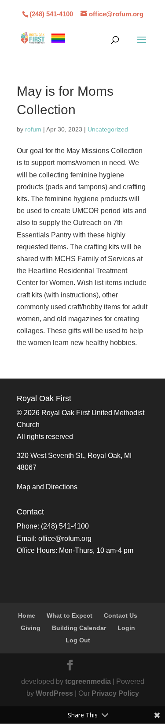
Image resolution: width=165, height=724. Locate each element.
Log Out (78, 640)
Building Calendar (79, 627)
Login (126, 627)
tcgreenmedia (88, 681)
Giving (30, 627)
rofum (33, 129)
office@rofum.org (65, 538)
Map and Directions (47, 487)
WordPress (54, 693)
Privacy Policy (115, 693)
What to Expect (69, 615)
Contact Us (120, 615)
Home (26, 615)
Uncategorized (108, 129)
